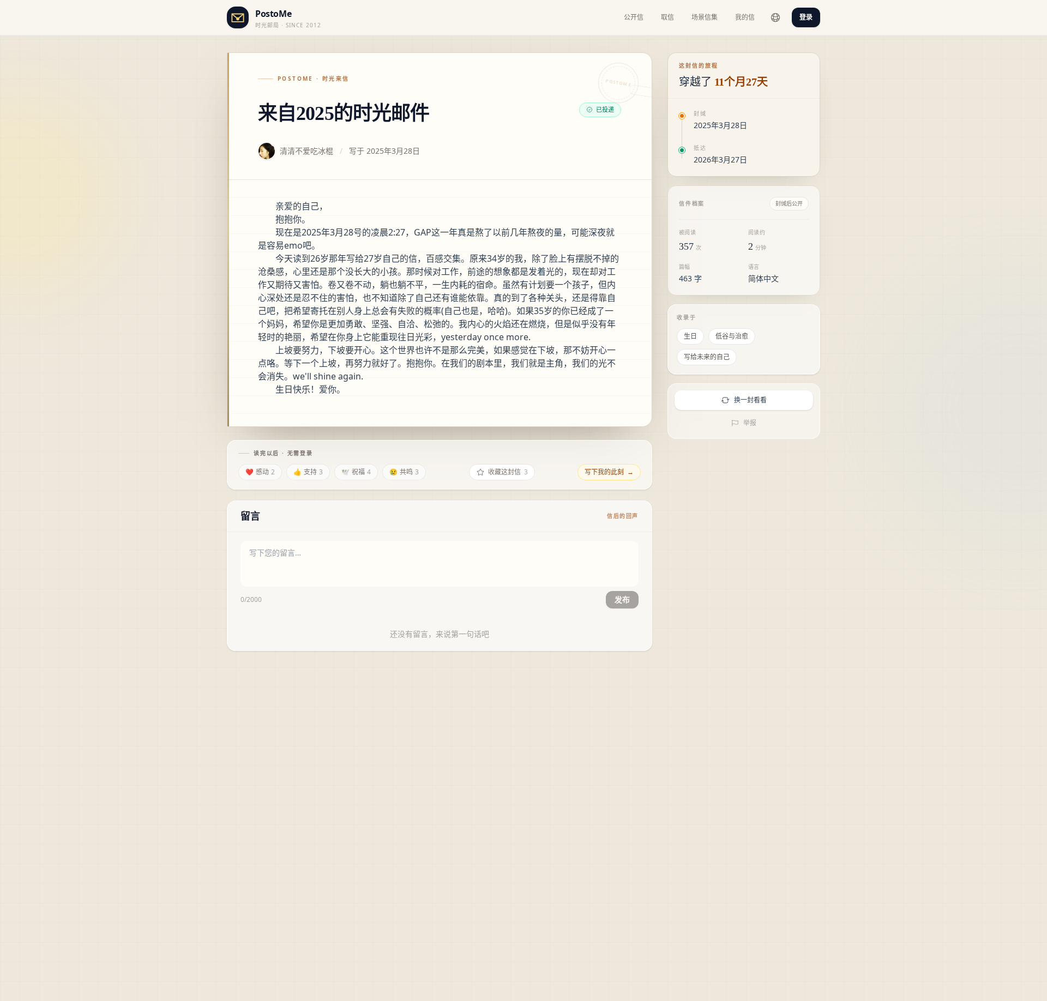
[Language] (775, 17)
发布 (622, 599)
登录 (806, 17)
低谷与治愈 (731, 336)
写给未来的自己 (707, 356)
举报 (749, 422)
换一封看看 (750, 400)
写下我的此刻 (609, 472)
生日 (690, 336)
